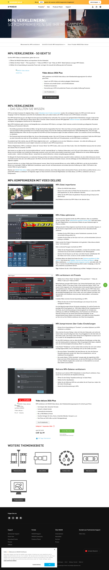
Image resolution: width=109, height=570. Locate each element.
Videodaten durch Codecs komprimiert (49, 113)
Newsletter (58, 536)
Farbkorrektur (66, 471)
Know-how (11, 536)
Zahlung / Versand (73, 562)
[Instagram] (13, 518)
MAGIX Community (37, 536)
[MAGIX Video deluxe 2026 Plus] (28, 79)
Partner (10, 542)
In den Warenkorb (67, 431)
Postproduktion (18, 500)
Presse (57, 542)
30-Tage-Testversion (44, 438)
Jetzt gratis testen (51, 97)
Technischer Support (13, 533)
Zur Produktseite (49, 92)
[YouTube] (9, 518)
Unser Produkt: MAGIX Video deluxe (78, 44)
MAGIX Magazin (36, 533)
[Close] (54, 549)
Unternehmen (59, 533)
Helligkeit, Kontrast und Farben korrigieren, (82, 260)
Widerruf (81, 562)
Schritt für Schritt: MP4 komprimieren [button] (53, 44)
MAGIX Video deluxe (21, 170)
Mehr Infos (82, 533)
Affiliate (10, 544)
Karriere (57, 539)
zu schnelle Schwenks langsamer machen (78, 262)
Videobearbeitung (19, 471)
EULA (66, 562)
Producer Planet (36, 539)
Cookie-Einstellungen (58, 562)
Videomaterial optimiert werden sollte (80, 220)
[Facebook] (20, 518)
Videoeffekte (42, 471)
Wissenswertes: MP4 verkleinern (30, 44)
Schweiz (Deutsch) (93, 551)
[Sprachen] (100, 6)
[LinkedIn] (16, 518)
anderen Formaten (75, 119)
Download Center (13, 539)
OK (49, 564)
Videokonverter (90, 471)
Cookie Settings (37, 564)
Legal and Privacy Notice (10, 560)
